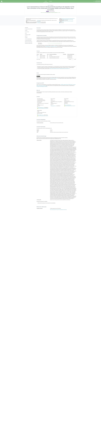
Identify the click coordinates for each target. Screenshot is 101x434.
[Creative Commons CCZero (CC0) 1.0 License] (39, 76)
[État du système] (93, 1)
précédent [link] (70, 59)
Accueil (46, 1)
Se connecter (98, 1)
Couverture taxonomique (28, 40)
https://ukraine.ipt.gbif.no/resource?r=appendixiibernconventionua (58, 209)
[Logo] (1, 1)
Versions (26, 30)
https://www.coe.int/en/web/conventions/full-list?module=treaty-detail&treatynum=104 (73, 18)
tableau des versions (54, 46)
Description (26, 27)
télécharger (39, 20)
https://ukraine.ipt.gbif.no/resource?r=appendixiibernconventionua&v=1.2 (60, 68)
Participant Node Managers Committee (42, 86)
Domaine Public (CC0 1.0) (53, 78)
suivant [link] (75, 59)
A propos (50, 1)
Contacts (26, 37)
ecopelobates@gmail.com (40, 107)
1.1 (37, 56)
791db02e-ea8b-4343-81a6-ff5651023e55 (67, 19)
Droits (26, 33)
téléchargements (47, 46)
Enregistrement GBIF (27, 34)
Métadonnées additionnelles (28, 43)
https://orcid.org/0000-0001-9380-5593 (43, 108)
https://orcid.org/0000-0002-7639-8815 (43, 115)
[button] (95, 1)
